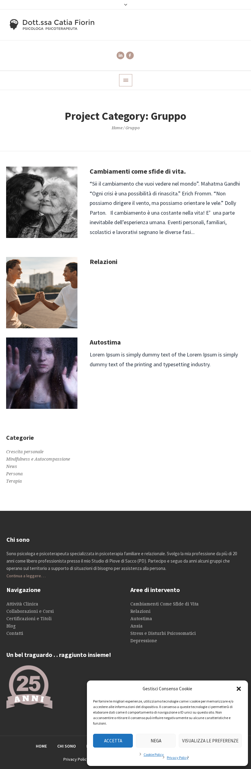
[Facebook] (130, 55)
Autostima (105, 342)
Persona (14, 473)
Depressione (143, 640)
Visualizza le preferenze (210, 741)
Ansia (136, 626)
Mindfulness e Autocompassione (38, 459)
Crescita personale (24, 451)
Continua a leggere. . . (26, 576)
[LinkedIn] (120, 55)
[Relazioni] (41, 292)
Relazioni (104, 261)
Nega (156, 741)
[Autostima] (41, 373)
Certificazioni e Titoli (29, 618)
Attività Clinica (22, 603)
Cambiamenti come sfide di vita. (138, 171)
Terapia (14, 481)
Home (117, 128)
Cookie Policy (154, 754)
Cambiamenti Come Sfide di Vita (164, 603)
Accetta (113, 741)
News (11, 466)
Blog (11, 626)
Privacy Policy (177, 757)
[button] (239, 689)
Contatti (14, 633)
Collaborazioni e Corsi (30, 611)
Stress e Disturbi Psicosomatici (163, 633)
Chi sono (66, 746)
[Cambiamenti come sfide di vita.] (41, 202)
